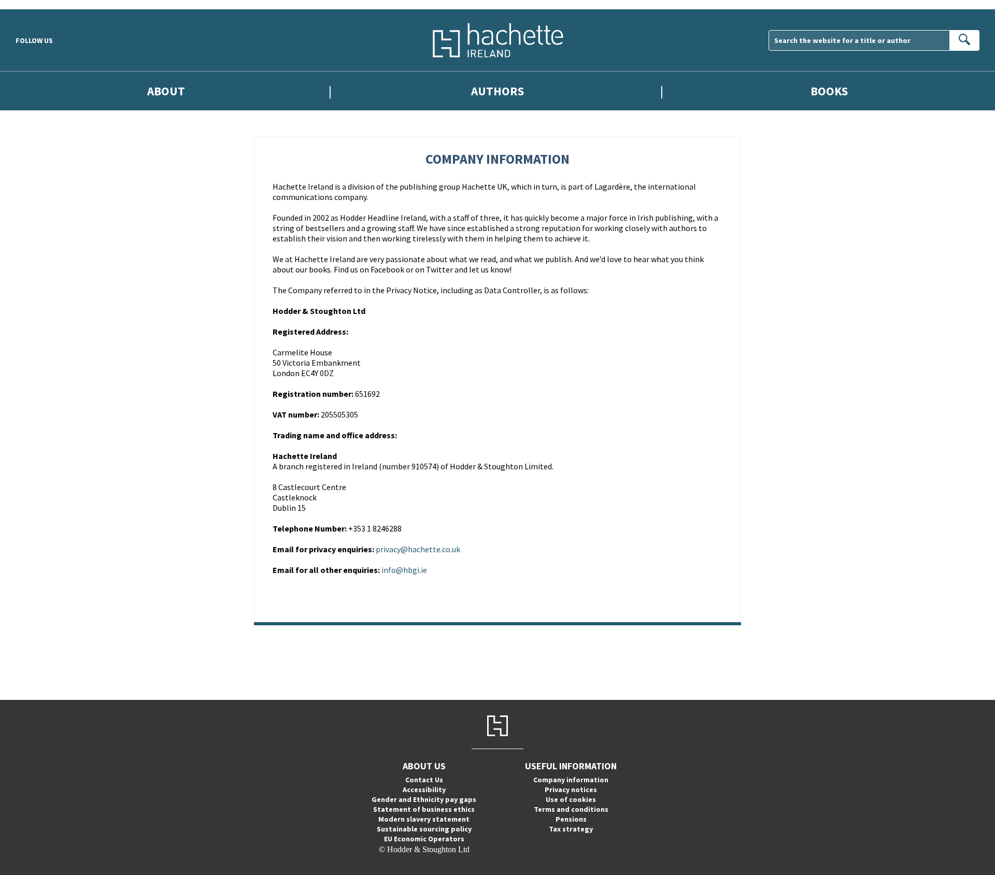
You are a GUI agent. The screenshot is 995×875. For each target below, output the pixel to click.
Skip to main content (33, 4)
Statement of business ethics (424, 809)
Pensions (571, 819)
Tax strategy (571, 829)
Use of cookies (571, 799)
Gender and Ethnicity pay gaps (424, 799)
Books (829, 90)
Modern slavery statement (424, 819)
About (166, 90)
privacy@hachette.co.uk (418, 549)
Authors (497, 90)
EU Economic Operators (424, 838)
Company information (570, 779)
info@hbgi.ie (404, 570)
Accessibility (424, 789)
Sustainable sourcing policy (424, 829)
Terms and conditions (571, 809)
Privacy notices (571, 789)
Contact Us (424, 779)
